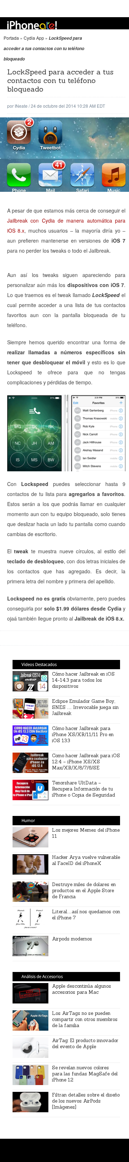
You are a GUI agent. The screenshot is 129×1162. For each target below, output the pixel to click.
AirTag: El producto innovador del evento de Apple (85, 1043)
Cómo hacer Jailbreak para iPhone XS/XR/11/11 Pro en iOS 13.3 (83, 734)
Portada (11, 38)
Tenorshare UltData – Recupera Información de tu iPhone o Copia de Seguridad (83, 789)
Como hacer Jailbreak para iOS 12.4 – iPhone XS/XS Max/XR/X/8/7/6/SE (86, 762)
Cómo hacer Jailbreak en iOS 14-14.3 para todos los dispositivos (83, 680)
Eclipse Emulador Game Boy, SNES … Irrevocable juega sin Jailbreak (85, 707)
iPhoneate (32, 25)
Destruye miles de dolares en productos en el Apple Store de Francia (84, 890)
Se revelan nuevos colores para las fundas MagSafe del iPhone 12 (85, 1074)
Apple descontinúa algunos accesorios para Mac (81, 989)
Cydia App (34, 38)
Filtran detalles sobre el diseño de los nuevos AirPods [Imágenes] (86, 1101)
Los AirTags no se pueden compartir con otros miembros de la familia (85, 1019)
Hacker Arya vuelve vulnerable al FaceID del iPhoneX (86, 860)
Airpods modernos (72, 939)
